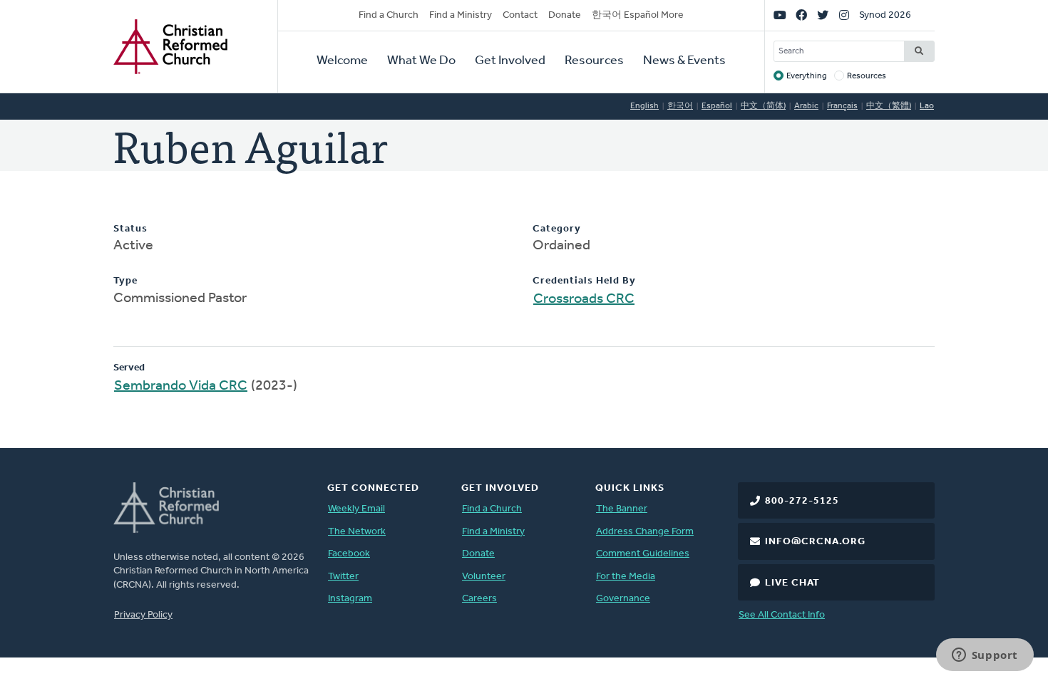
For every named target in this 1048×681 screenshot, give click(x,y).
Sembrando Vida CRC (180, 386)
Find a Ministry (460, 15)
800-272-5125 (802, 501)
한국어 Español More (638, 15)
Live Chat (792, 583)
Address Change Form (645, 531)
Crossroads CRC (584, 299)
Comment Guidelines (642, 554)
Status (130, 229)
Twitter (343, 576)
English (644, 106)
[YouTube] (780, 15)
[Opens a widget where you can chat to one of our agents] (984, 656)
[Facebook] (801, 15)
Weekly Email (356, 509)
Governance (623, 598)
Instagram (350, 598)
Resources (594, 61)
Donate (564, 15)
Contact (520, 15)
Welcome (342, 61)
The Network (357, 531)
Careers (479, 598)
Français (842, 106)
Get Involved (510, 61)
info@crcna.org (815, 541)
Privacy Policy (143, 615)
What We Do (421, 61)
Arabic (806, 106)
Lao (927, 106)
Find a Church (388, 15)
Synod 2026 (885, 15)
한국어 (680, 106)
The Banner (621, 509)
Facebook (349, 554)
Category (557, 229)
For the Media (625, 576)
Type (125, 281)
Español (717, 106)
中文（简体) (763, 106)
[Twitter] (822, 15)
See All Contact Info (782, 615)
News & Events (684, 61)
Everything (806, 76)
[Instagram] (844, 15)
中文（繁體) (888, 106)
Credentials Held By (584, 281)
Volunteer (483, 576)
